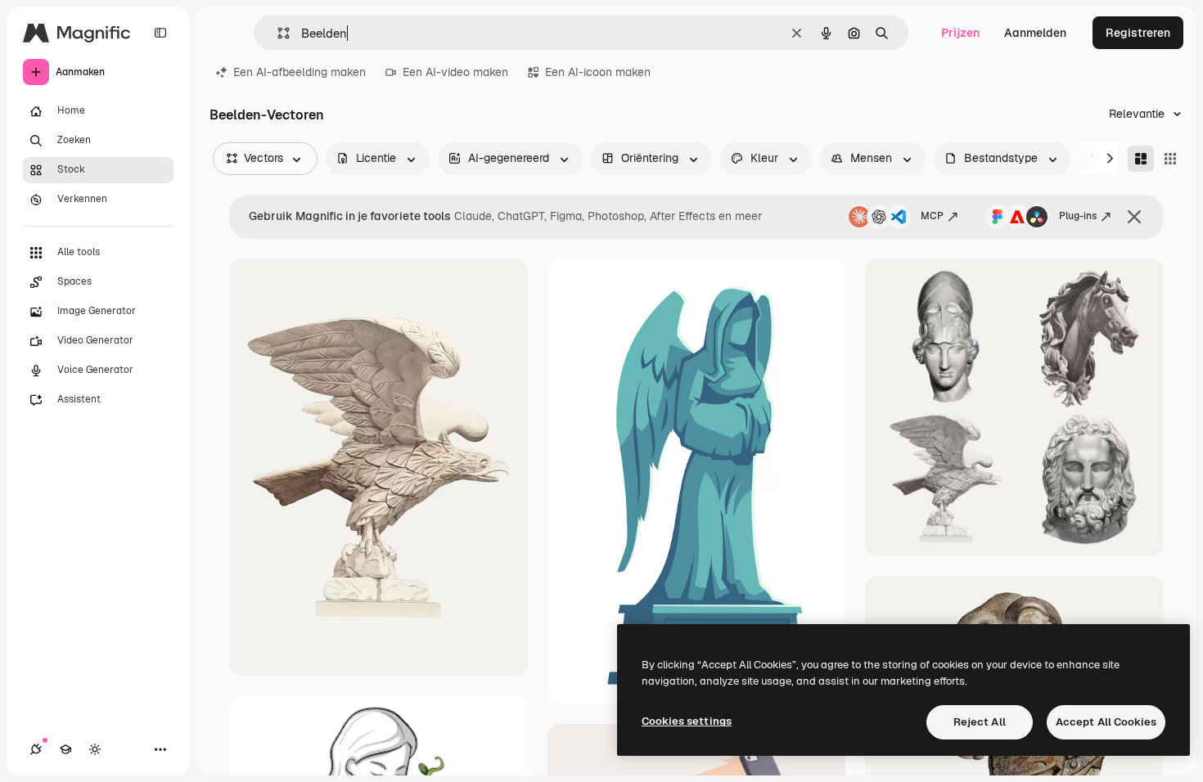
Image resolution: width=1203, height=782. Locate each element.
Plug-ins (1078, 215)
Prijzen (960, 32)
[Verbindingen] (36, 749)
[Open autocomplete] (277, 33)
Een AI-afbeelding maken (299, 72)
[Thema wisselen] (95, 749)
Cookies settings (687, 721)
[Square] (1170, 159)
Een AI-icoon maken (598, 72)
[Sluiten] (1134, 217)
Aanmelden (1035, 32)
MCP (932, 215)
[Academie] (65, 749)
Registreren (1138, 32)
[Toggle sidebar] (160, 33)
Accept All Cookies (1106, 722)
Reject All (979, 722)
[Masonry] (1141, 159)
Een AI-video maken (455, 72)
